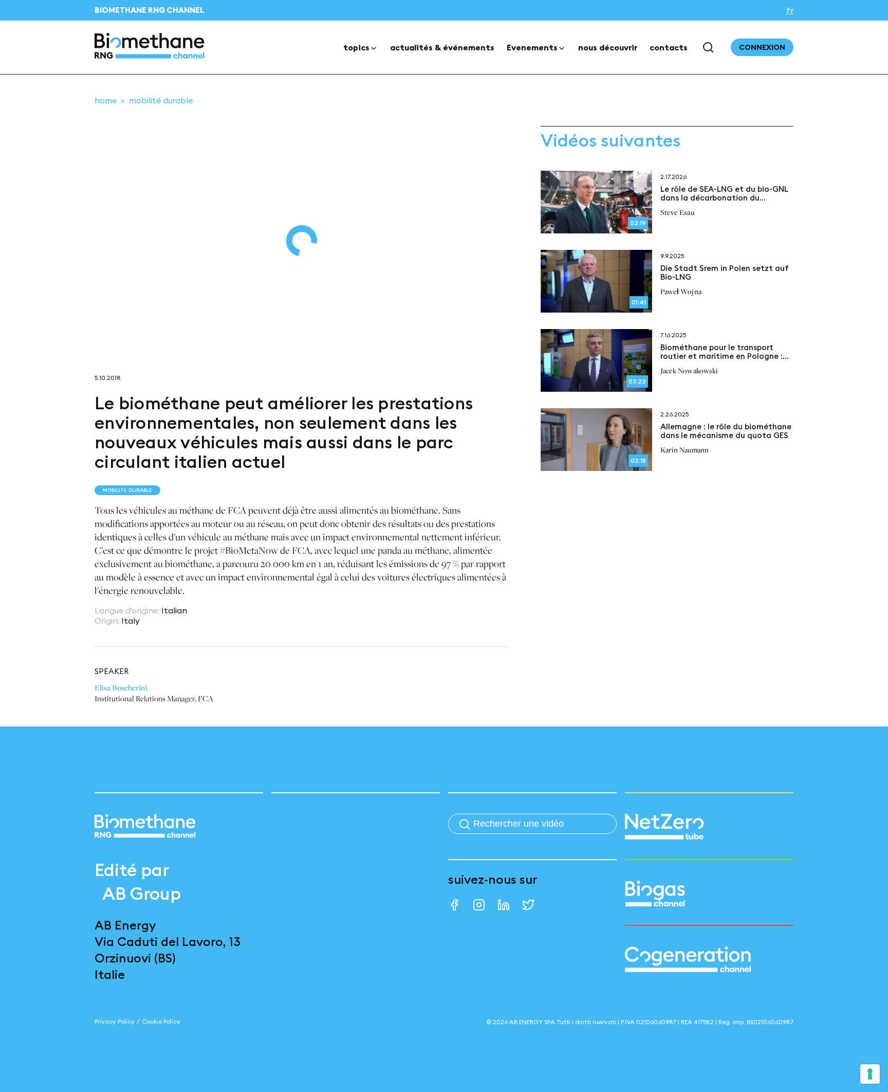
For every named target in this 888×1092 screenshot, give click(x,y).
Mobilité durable (161, 100)
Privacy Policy (115, 1021)
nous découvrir (607, 47)
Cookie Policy (161, 1021)
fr (789, 10)
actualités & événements (442, 47)
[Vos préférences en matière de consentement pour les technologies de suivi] (870, 1074)
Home (106, 100)
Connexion (762, 47)
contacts (669, 47)
